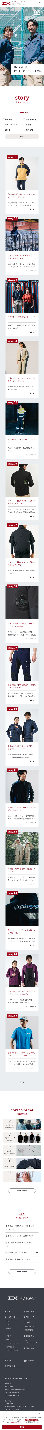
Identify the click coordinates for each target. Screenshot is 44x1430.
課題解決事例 (31, 119)
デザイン (9, 1325)
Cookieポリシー (17, 1422)
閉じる (22, 1427)
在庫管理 (29, 130)
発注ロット (10, 1336)
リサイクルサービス (13, 1351)
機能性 (8, 1328)
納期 (7, 1339)
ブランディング (11, 125)
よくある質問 (29, 1348)
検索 (22, 136)
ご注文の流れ (29, 1336)
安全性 (7, 130)
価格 (7, 1321)
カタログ (8, 1361)
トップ (7, 1312)
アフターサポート (12, 1343)
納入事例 (8, 119)
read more (22, 1190)
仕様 (7, 1332)
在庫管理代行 (10, 1347)
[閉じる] (39, 1413)
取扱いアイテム (30, 1312)
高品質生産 (29, 1330)
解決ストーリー (30, 1317)
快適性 (28, 125)
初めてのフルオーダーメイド (32, 1341)
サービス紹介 (10, 1317)
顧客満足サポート (31, 1326)
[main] (22, 1420)
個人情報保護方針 (31, 1420)
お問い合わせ (10, 1366)
